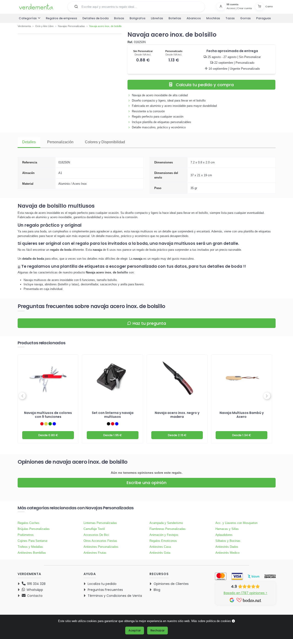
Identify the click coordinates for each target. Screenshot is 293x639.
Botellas (174, 18)
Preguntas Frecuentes (105, 589)
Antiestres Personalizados (101, 546)
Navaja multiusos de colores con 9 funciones (48, 414)
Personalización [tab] (60, 142)
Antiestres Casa (160, 546)
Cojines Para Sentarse (32, 541)
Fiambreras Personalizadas (167, 529)
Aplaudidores (224, 535)
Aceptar (134, 630)
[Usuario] (221, 6)
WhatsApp (34, 589)
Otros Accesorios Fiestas (100, 541)
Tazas (230, 18)
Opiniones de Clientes (171, 583)
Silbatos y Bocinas (227, 541)
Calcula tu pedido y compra (205, 85)
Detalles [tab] (29, 142)
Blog (157, 589)
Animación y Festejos (163, 535)
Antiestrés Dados (226, 546)
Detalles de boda (95, 18)
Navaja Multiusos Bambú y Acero (242, 414)
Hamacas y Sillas (227, 529)
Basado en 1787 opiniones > (245, 593)
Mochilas (213, 18)
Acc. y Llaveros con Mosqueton (236, 523)
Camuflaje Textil (94, 529)
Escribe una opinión (146, 482)
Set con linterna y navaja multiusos (112, 414)
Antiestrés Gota (159, 552)
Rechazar (157, 630)
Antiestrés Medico (227, 552)
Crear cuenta (244, 8)
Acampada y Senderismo (166, 523)
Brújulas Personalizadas (34, 529)
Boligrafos (137, 18)
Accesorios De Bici (96, 535)
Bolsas (119, 18)
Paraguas (263, 18)
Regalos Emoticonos (163, 541)
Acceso (231, 8)
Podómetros (26, 535)
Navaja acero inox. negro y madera (177, 414)
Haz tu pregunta (149, 323)
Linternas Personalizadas (100, 523)
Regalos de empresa (61, 18)
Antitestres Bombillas (32, 552)
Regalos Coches (28, 523)
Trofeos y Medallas (30, 546)
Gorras (245, 18)
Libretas (157, 18)
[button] (76, 6)
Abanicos (194, 18)
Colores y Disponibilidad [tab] (105, 142)
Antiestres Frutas (95, 552)
